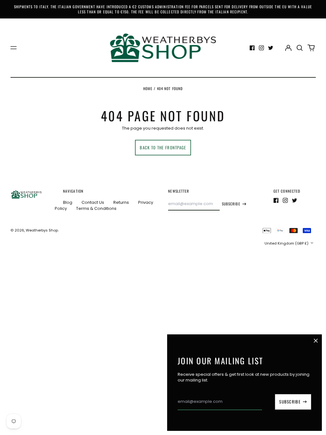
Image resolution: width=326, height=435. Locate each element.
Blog (67, 202)
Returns (121, 202)
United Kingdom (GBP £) (287, 243)
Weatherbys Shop (42, 230)
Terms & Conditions (96, 208)
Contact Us (93, 202)
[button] (299, 47)
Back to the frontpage (163, 147)
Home (148, 88)
